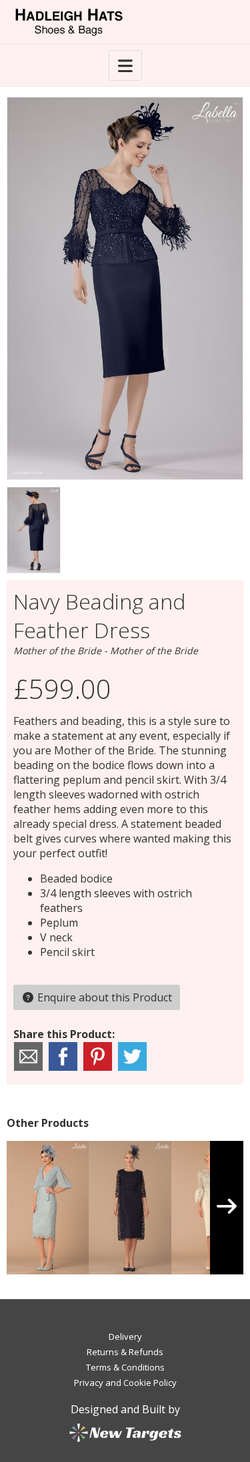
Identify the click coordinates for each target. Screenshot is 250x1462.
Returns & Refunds (125, 1352)
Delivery (125, 1336)
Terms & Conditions (125, 1367)
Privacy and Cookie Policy (125, 1383)
